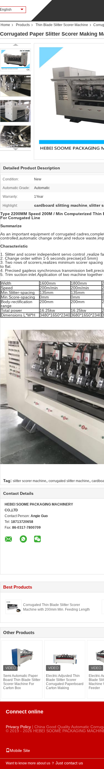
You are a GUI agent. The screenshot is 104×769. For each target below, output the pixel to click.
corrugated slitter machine (69, 481)
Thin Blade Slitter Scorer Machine (62, 25)
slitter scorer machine (29, 481)
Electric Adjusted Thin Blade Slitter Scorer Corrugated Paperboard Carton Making (64, 682)
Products (23, 25)
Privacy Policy (18, 726)
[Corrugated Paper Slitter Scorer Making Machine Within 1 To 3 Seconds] (15, 60)
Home (5, 25)
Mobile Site (20, 750)
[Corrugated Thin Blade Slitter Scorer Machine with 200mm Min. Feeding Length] (13, 607)
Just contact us (69, 763)
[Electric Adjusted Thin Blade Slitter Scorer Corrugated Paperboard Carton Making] (64, 657)
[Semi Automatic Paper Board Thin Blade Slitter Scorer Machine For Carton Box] (22, 657)
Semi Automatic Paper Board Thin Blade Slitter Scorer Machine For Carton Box (21, 682)
